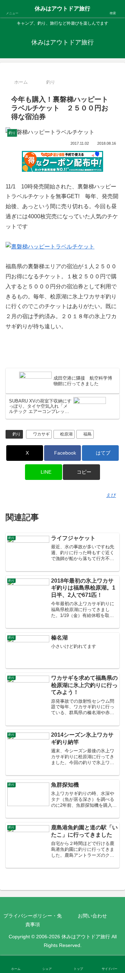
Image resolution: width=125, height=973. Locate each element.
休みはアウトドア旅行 (62, 8)
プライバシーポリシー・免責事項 (32, 920)
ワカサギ (41, 434)
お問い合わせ (92, 916)
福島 (87, 434)
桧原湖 (66, 434)
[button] (81, 472)
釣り (16, 434)
